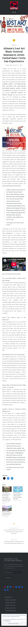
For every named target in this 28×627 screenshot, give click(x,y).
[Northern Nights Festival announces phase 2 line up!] (7, 508)
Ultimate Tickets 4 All (10, 600)
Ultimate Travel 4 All (10, 605)
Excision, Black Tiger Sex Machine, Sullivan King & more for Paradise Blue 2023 (17, 495)
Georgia (14, 45)
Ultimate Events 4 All (10, 608)
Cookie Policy (7, 620)
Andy (11, 65)
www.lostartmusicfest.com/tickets (11, 185)
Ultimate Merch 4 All (10, 602)
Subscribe (8, 577)
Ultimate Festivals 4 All (10, 610)
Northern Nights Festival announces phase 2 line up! (7, 513)
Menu (14, 12)
